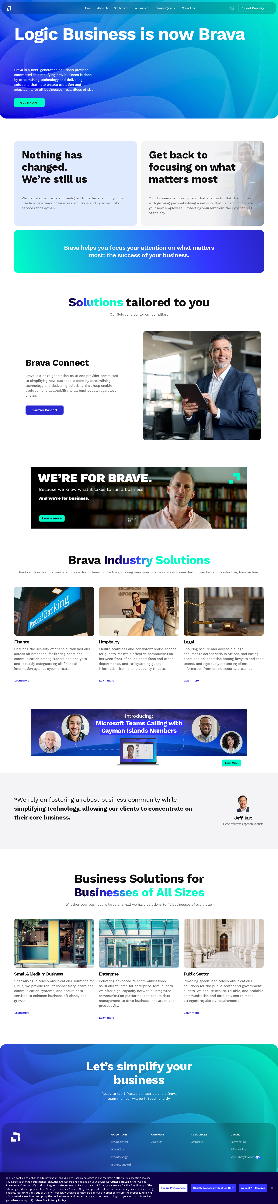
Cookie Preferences (173, 1187)
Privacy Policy (238, 1149)
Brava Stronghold (121, 1164)
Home (87, 8)
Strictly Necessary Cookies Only (213, 1187)
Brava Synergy (119, 1157)
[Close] (272, 1188)
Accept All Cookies (253, 1187)
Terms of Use (238, 1142)
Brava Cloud (118, 1149)
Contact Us (188, 8)
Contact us (197, 1142)
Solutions (119, 8)
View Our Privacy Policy (51, 1200)
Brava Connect (119, 1142)
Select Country (253, 8)
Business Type (163, 8)
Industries (139, 8)
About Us (102, 8)
